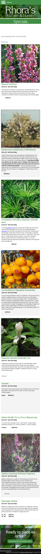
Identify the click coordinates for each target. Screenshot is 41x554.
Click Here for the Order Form (20, 541)
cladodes (4, 231)
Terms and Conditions (5, 550)
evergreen (9, 228)
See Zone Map (12, 87)
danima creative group (26, 552)
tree (13, 228)
